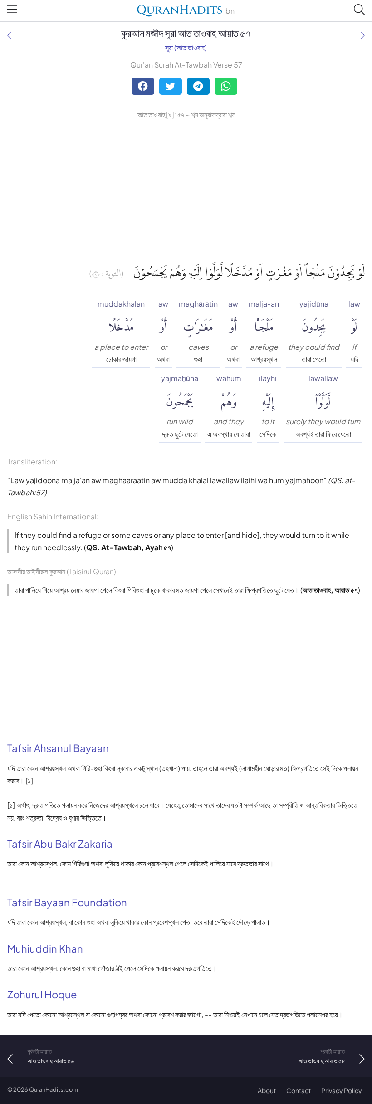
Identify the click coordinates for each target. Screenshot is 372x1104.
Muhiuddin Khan (45, 948)
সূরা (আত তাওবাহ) (186, 47)
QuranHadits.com (53, 1089)
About (267, 1090)
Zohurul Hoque (42, 994)
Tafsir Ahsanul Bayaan (58, 748)
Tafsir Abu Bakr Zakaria (60, 843)
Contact (298, 1090)
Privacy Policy (341, 1090)
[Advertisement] (186, 189)
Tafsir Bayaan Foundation (67, 902)
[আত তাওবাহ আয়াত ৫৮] (363, 35)
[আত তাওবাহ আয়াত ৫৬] (9, 35)
